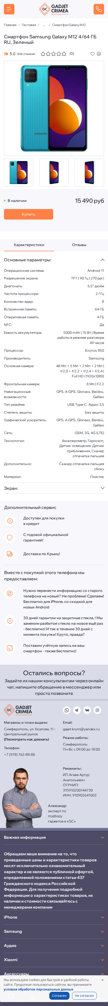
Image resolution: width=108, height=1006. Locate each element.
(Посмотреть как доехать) (26, 739)
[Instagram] (97, 710)
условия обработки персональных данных (38, 989)
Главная (10, 25)
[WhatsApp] (67, 710)
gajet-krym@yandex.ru (81, 729)
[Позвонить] (99, 9)
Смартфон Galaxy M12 (69, 25)
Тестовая (29, 25)
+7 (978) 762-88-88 (19, 754)
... (44, 25)
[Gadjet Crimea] (54, 9)
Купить (28, 214)
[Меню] (9, 9)
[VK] (87, 710)
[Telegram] (77, 710)
